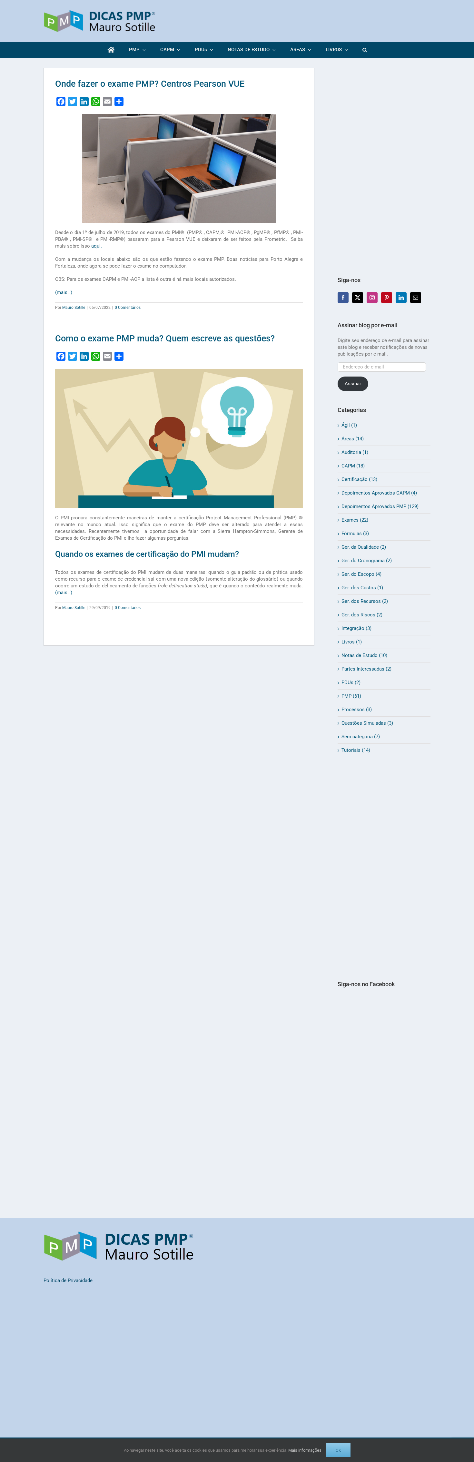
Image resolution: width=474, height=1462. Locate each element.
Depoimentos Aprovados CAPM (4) (379, 493)
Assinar (353, 384)
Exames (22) (354, 520)
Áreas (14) (352, 439)
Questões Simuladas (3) (367, 723)
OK (338, 1450)
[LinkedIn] (401, 297)
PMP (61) (351, 696)
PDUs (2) (350, 682)
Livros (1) (351, 642)
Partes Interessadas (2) (366, 669)
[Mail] (415, 297)
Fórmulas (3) (355, 533)
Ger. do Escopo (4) (361, 574)
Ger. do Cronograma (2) (366, 561)
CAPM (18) (353, 466)
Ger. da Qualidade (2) (363, 547)
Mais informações (304, 1450)
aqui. (96, 246)
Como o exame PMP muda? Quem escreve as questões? (165, 338)
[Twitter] (357, 297)
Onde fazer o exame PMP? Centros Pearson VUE (149, 84)
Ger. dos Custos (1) (362, 588)
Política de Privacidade (68, 1280)
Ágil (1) (349, 425)
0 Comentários (128, 307)
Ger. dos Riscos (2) (361, 615)
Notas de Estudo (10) (364, 655)
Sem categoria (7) (360, 737)
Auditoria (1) (354, 452)
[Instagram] (372, 297)
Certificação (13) (359, 479)
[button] (364, 50)
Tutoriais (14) (355, 750)
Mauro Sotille (73, 307)
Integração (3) (356, 628)
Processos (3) (356, 709)
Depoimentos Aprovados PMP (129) (380, 506)
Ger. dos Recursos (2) (364, 601)
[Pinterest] (386, 297)
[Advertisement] (384, 164)
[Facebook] (343, 297)
